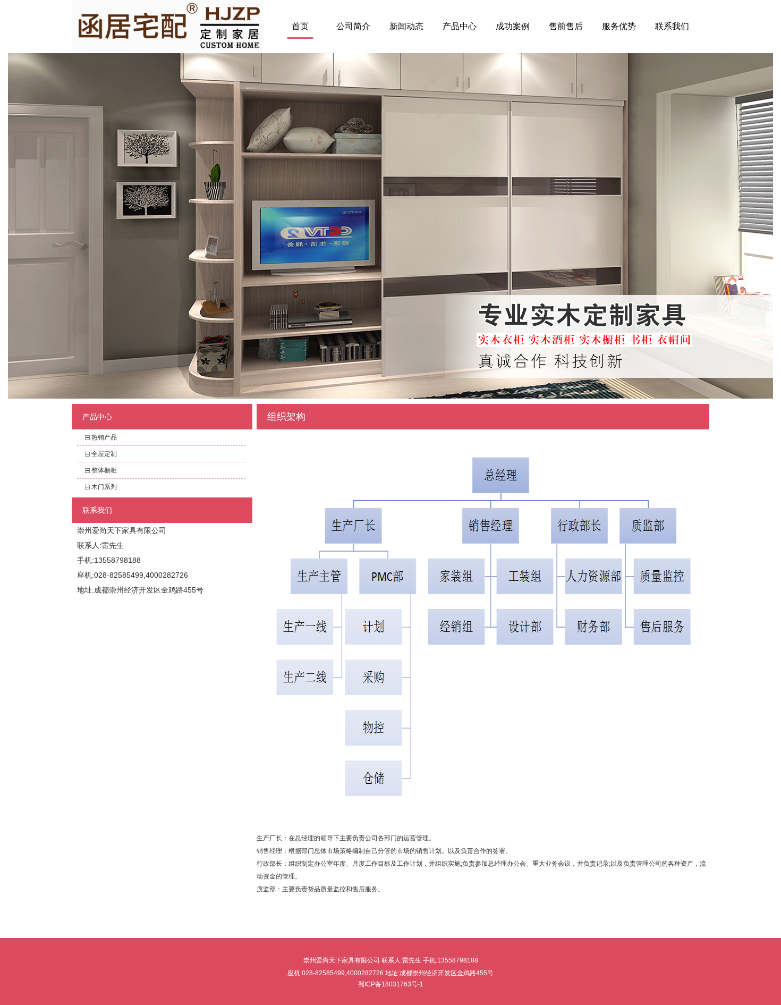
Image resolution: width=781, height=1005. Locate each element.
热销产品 (104, 437)
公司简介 (353, 26)
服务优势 (619, 26)
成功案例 (513, 26)
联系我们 (672, 26)
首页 (300, 26)
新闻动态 (406, 26)
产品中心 (460, 26)
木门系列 (104, 487)
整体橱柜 (104, 470)
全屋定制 (104, 454)
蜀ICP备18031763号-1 (390, 984)
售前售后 (566, 26)
